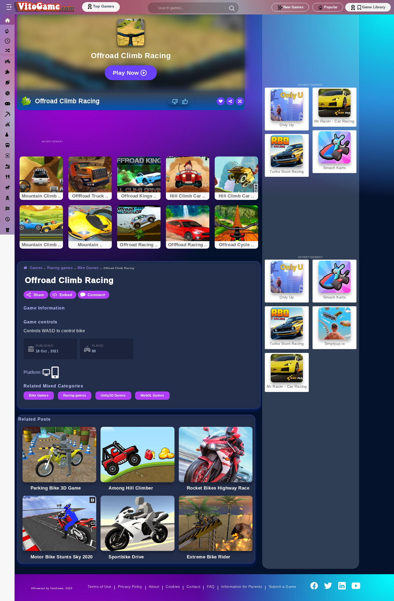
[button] (232, 8)
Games (36, 268)
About (153, 586)
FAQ (211, 586)
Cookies (172, 586)
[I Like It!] (183, 101)
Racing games (61, 268)
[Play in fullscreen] (240, 101)
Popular (330, 7)
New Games (293, 7)
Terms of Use (98, 586)
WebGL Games (154, 395)
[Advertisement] (138, 125)
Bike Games (89, 268)
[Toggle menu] (8, 7)
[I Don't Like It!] (173, 101)
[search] (193, 7)
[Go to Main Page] (44, 7)
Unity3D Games (115, 395)
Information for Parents (242, 586)
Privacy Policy (129, 586)
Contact (193, 586)
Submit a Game (284, 586)
